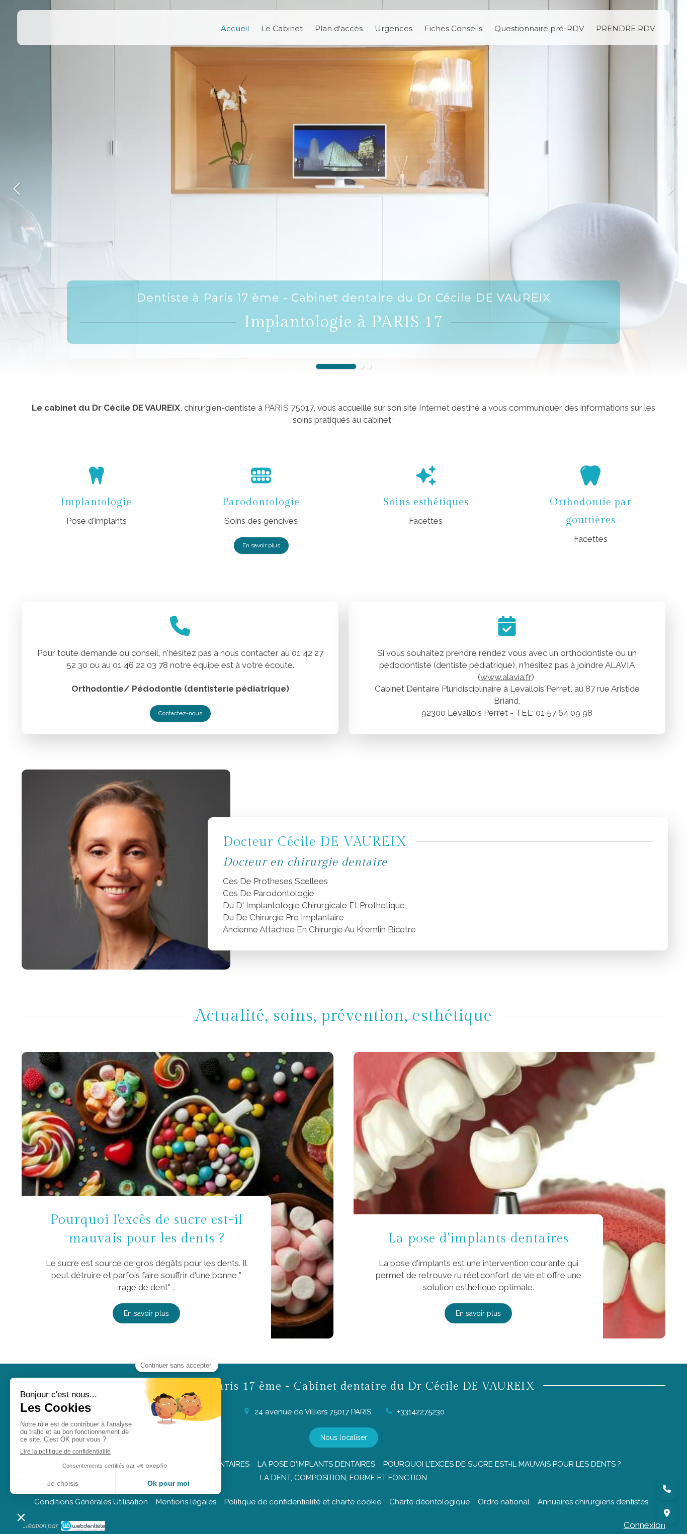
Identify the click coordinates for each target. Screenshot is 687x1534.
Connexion (644, 1525)
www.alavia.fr (506, 677)
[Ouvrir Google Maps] (667, 1513)
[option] (343, 188)
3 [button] (368, 366)
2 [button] (361, 366)
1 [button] (336, 366)
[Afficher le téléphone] (667, 1489)
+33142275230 (421, 1411)
